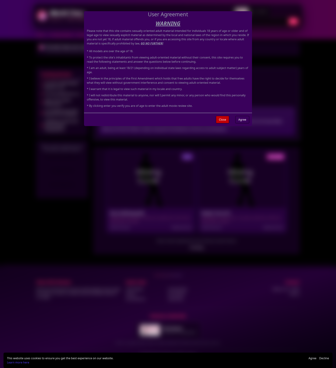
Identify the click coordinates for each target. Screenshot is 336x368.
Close (222, 119)
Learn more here (18, 362)
